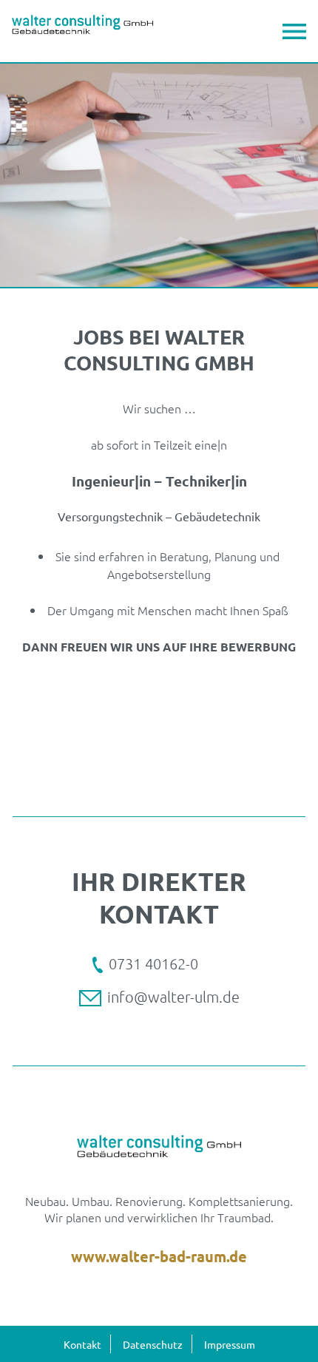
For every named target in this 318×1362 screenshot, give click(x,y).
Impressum (229, 1344)
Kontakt (82, 1344)
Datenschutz (153, 1344)
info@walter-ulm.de (173, 997)
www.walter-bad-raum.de (159, 1256)
